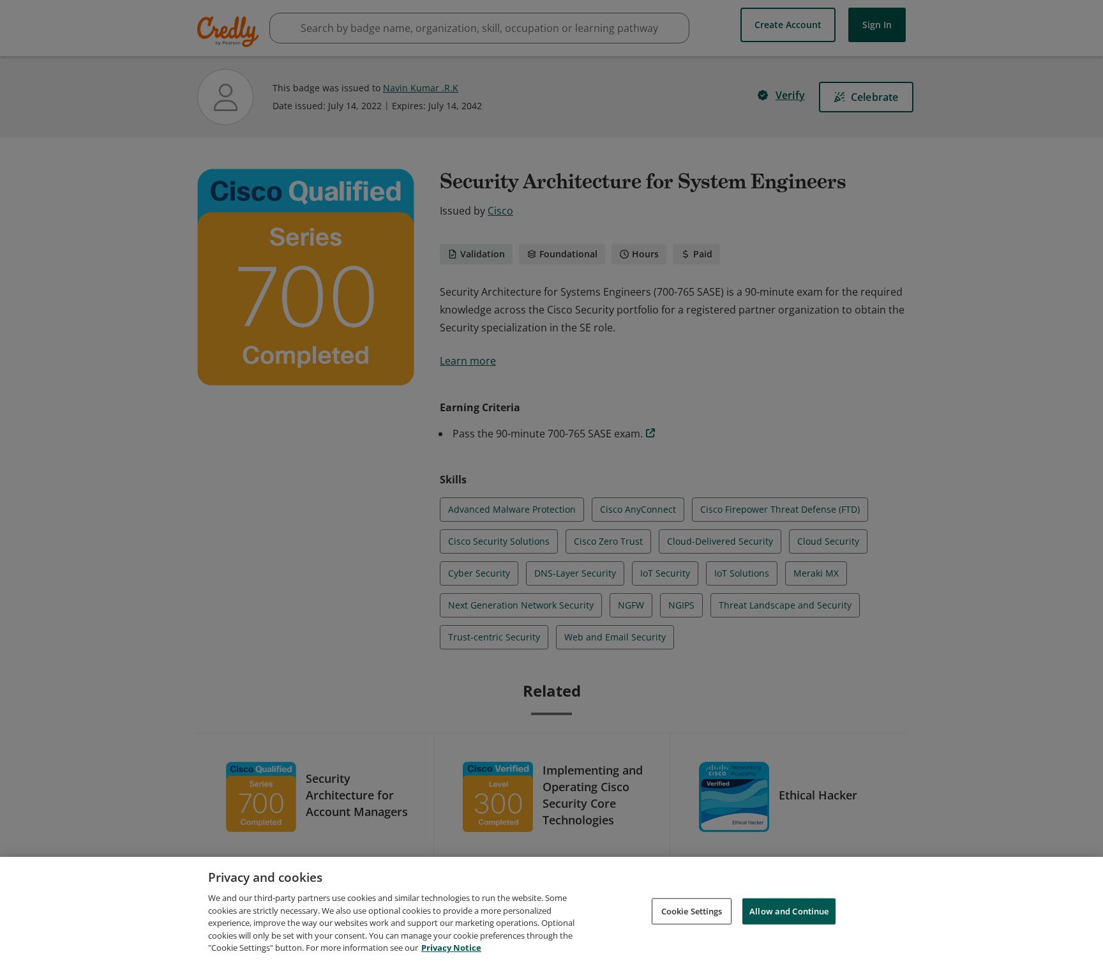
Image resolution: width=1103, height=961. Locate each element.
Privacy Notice (451, 947)
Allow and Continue (789, 910)
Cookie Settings (692, 910)
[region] (551, 909)
